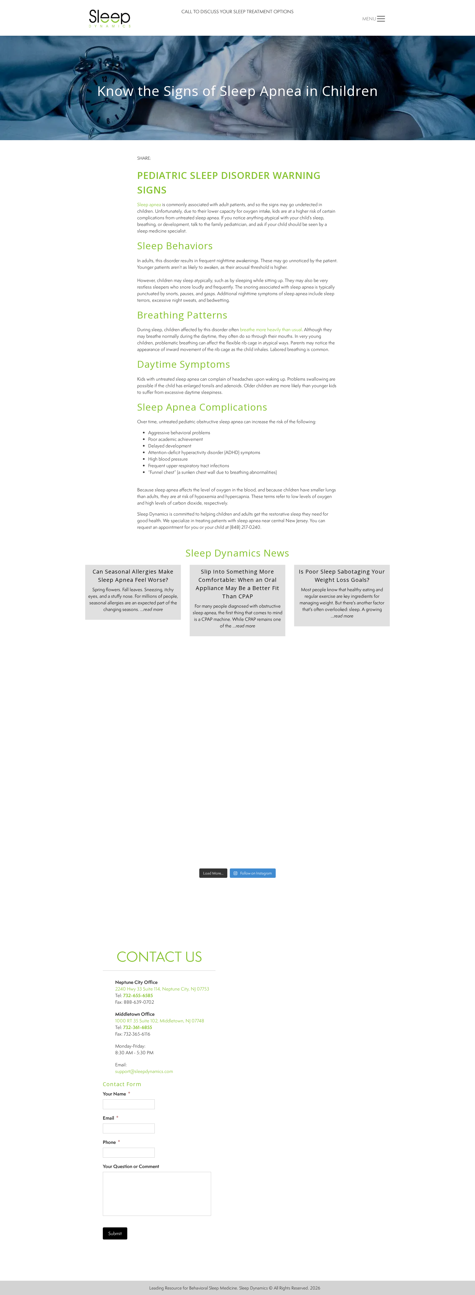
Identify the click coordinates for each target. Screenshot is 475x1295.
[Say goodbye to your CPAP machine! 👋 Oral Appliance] (353, 843)
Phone (111, 1142)
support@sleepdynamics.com (144, 1071)
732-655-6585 (138, 995)
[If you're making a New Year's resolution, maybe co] (276, 710)
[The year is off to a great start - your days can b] (199, 710)
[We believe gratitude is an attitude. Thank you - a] (353, 754)
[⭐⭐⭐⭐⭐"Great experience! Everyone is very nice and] (276, 843)
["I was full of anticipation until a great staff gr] (276, 799)
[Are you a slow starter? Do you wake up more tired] (199, 666)
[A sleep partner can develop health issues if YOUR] (122, 843)
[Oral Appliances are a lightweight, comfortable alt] (199, 799)
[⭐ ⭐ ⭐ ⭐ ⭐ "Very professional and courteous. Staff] (199, 754)
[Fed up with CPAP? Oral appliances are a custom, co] (199, 843)
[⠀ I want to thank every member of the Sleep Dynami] (276, 666)
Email (110, 1118)
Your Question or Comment (131, 1166)
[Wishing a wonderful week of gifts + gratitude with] (353, 710)
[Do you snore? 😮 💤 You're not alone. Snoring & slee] (122, 754)
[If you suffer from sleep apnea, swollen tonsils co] (122, 710)
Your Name (116, 1094)
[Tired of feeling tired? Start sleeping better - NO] (353, 799)
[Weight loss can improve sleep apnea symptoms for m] (122, 799)
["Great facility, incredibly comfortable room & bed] (353, 666)
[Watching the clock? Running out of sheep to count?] (122, 666)
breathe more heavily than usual (271, 329)
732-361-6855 (137, 1027)
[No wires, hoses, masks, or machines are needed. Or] (276, 754)
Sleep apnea (149, 204)
